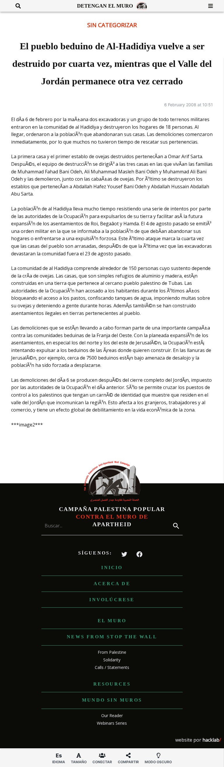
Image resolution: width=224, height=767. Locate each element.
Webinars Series (112, 723)
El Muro (112, 620)
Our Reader (112, 715)
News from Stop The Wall (112, 636)
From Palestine (112, 652)
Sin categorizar (112, 25)
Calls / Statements (112, 667)
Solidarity (111, 660)
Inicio (112, 567)
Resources (112, 683)
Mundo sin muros (112, 700)
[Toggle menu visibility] (208, 5)
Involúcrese (111, 599)
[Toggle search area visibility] (16, 5)
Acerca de (112, 583)
